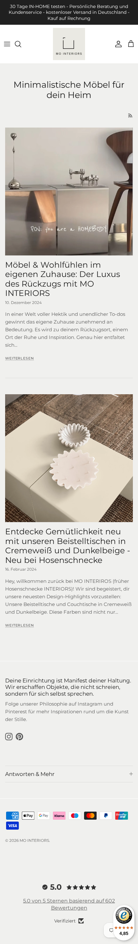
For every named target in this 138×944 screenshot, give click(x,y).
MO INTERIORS (34, 840)
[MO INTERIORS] (69, 44)
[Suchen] (21, 44)
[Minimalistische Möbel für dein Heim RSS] (130, 115)
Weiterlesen (19, 358)
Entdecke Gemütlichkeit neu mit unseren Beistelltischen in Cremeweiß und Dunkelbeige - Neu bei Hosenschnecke (67, 546)
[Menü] (7, 44)
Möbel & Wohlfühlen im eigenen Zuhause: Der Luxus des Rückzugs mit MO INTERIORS (62, 279)
